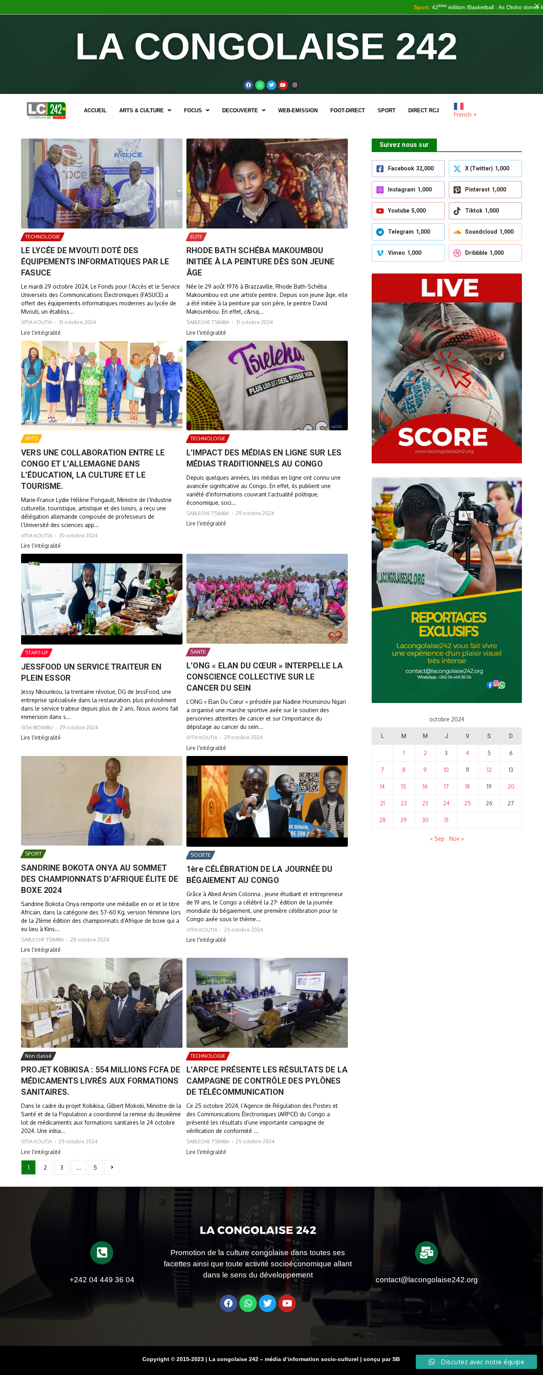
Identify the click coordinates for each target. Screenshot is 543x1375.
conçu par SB (381, 1359)
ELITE (196, 236)
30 (425, 819)
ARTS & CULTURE (141, 110)
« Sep (437, 838)
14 (382, 786)
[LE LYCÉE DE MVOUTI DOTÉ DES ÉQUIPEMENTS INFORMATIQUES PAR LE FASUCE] (101, 184)
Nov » (456, 838)
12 (489, 769)
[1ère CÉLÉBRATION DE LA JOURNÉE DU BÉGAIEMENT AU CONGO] (267, 801)
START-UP (36, 652)
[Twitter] (271, 85)
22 (404, 803)
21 (382, 803)
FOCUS (193, 110)
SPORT (387, 110)
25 (467, 803)
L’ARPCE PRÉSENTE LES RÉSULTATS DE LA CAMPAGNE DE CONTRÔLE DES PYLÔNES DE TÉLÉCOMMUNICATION (266, 1081)
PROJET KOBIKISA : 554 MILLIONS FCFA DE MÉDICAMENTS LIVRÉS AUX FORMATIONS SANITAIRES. (100, 1081)
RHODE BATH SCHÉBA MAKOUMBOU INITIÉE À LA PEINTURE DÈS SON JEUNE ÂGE (260, 261)
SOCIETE (200, 855)
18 (467, 786)
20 (511, 786)
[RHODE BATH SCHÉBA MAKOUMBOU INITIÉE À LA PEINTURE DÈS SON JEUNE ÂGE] (267, 184)
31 (446, 819)
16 (425, 786)
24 (446, 803)
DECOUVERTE (240, 110)
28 (382, 819)
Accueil (95, 110)
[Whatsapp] (260, 85)
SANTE (198, 651)
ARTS (31, 438)
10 (446, 769)
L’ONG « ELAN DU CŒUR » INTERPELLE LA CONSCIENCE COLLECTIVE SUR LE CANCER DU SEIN (264, 677)
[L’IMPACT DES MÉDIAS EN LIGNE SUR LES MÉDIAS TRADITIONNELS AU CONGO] (267, 386)
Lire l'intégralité (41, 332)
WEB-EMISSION (298, 110)
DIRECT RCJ (423, 110)
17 (446, 786)
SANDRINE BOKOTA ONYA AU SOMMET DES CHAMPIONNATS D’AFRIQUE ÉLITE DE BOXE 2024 (99, 879)
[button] (145, 110)
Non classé (38, 1056)
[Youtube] (283, 85)
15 (403, 786)
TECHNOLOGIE (42, 236)
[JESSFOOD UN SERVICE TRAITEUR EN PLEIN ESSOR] (101, 599)
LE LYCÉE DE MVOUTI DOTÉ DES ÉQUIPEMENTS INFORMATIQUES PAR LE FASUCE (95, 261)
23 (425, 803)
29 (403, 819)
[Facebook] (248, 85)
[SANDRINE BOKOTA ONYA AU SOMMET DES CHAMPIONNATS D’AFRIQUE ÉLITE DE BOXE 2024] (101, 801)
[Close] (537, 6)
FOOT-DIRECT (347, 110)
